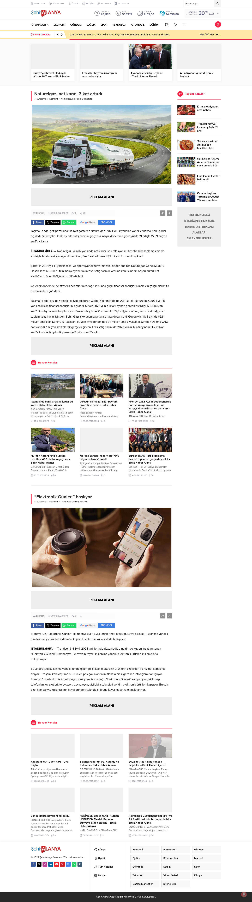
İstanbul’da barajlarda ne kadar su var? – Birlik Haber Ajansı (52, 403)
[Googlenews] (68, 864)
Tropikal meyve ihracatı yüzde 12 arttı (207, 127)
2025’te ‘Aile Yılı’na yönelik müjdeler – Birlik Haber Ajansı (147, 763)
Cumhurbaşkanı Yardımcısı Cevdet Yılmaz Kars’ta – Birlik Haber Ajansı (208, 198)
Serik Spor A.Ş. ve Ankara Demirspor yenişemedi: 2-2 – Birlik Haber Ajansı (208, 164)
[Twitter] (39, 864)
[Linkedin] (50, 864)
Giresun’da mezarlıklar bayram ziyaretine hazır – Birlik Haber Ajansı (98, 405)
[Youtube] (56, 864)
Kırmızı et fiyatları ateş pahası (208, 108)
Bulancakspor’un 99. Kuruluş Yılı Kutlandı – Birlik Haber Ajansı (99, 763)
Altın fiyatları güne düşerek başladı (196, 74)
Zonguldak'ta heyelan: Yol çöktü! (50, 816)
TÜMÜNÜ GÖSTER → (210, 34)
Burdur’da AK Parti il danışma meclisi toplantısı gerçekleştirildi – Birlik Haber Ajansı (149, 459)
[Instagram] (45, 864)
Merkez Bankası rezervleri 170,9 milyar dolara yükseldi (99, 457)
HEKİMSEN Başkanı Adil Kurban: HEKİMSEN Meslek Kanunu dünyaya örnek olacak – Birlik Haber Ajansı (99, 821)
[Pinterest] (62, 864)
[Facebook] (33, 864)
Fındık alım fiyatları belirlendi (208, 177)
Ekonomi (53, 98)
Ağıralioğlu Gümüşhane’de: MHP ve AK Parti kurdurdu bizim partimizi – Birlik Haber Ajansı (150, 819)
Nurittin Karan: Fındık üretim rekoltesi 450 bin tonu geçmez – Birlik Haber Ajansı (50, 459)
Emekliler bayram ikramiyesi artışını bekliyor (99, 74)
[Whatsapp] (74, 864)
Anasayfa (41, 98)
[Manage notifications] (244, 894)
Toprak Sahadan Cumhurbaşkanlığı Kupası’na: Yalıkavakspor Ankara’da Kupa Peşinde (118, 34)
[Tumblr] (79, 864)
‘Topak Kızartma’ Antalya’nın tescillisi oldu (207, 145)
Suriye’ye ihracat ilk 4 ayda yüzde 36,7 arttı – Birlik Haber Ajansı (51, 76)
